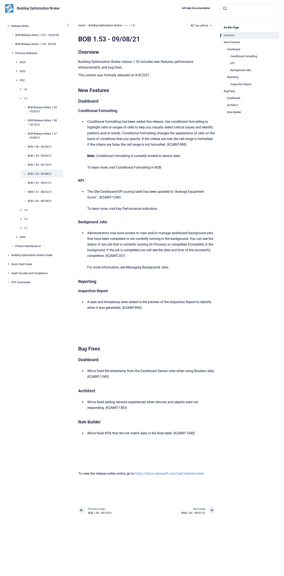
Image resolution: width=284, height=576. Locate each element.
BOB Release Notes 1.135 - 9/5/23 (35, 44)
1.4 (25, 209)
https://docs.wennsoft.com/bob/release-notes (169, 474)
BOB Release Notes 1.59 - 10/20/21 (42, 109)
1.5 (25, 98)
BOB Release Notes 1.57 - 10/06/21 (42, 135)
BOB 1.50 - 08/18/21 (40, 200)
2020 (22, 237)
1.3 (25, 219)
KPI (232, 63)
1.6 (25, 89)
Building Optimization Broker (38, 8)
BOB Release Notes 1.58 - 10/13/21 (42, 122)
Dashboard (233, 49)
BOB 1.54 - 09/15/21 (40, 164)
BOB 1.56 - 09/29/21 (40, 146)
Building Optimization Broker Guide (31, 255)
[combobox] (249, 8)
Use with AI (201, 25)
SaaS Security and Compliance (29, 273)
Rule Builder (234, 112)
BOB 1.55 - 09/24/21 (40, 155)
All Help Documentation (196, 8)
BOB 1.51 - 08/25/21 (40, 191)
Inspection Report (240, 84)
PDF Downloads (20, 282)
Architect (232, 105)
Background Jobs (240, 70)
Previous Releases (26, 53)
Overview (229, 35)
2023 (22, 62)
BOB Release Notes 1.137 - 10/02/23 (37, 35)
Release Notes (20, 26)
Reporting (232, 77)
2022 (22, 71)
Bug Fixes (229, 91)
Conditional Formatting (243, 56)
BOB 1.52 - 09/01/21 (40, 182)
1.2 (25, 228)
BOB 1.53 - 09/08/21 (40, 173)
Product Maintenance (28, 246)
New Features (232, 42)
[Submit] (225, 8)
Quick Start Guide (21, 264)
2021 (22, 80)
